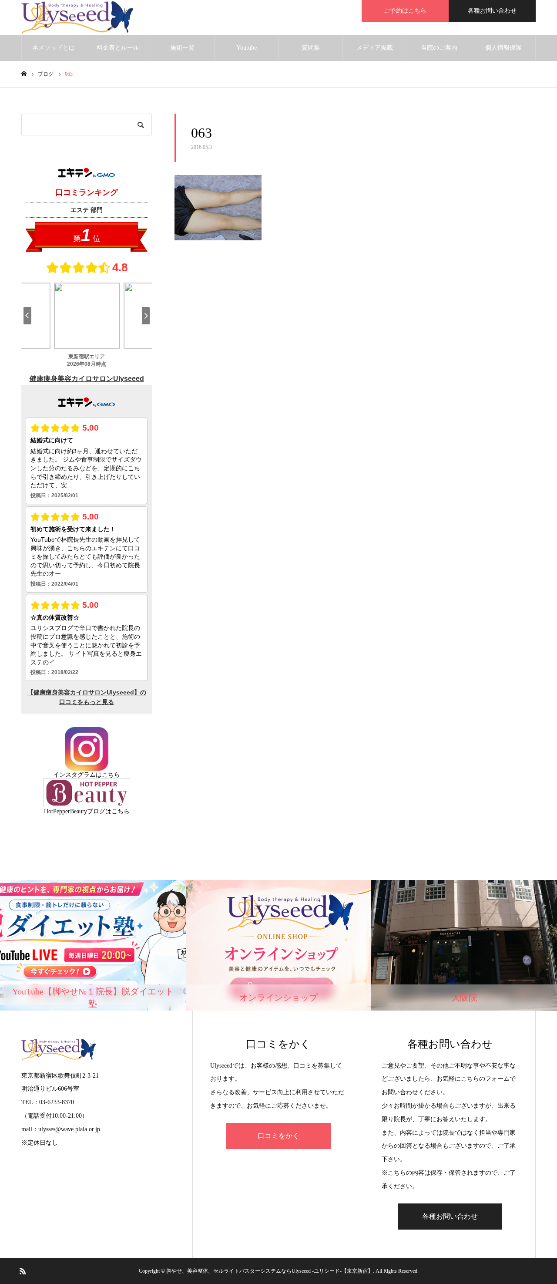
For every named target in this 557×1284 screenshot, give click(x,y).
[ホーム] (24, 74)
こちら (111, 775)
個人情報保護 (503, 47)
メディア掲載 (374, 47)
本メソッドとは (53, 47)
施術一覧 (182, 47)
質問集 (311, 47)
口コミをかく (278, 1135)
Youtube (246, 47)
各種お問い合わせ (492, 10)
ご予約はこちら (405, 10)
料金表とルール (118, 47)
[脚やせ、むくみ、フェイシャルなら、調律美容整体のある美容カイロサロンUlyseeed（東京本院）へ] (77, 17)
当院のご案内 (439, 47)
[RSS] (22, 1271)
